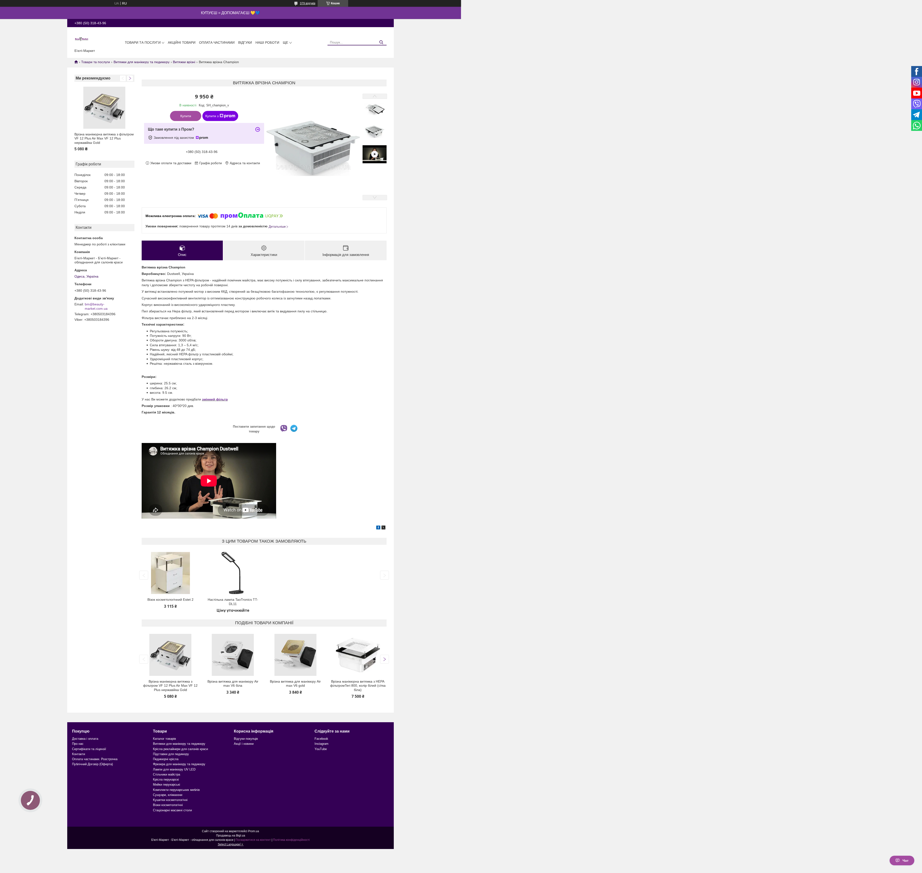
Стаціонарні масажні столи (172, 810)
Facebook (321, 738)
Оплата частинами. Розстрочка (94, 759)
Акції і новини (244, 744)
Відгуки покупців (246, 738)
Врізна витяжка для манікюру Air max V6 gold (295, 683)
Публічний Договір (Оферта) (92, 764)
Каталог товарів (164, 738)
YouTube (321, 749)
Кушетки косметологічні (170, 800)
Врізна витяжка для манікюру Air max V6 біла (232, 683)
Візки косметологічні (168, 805)
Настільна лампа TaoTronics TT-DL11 (233, 602)
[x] (383, 528)
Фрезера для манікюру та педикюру (179, 764)
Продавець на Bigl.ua (230, 835)
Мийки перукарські (166, 784)
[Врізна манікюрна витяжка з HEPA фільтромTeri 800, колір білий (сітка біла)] (358, 655)
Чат (906, 860)
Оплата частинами (217, 42)
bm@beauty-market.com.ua (96, 306)
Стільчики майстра (166, 774)
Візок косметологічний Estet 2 (170, 599)
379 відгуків (307, 3)
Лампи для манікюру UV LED (174, 769)
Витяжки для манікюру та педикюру (142, 62)
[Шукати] (381, 42)
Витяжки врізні (184, 62)
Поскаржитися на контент (253, 840)
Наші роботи (267, 42)
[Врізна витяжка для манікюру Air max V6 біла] (232, 655)
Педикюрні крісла (165, 759)
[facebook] (378, 528)
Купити (185, 116)
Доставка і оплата (85, 738)
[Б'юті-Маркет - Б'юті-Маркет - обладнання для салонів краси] (81, 39)
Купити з (211, 116)
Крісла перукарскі (166, 779)
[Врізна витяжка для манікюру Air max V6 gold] (295, 655)
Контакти (78, 754)
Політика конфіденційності (291, 840)
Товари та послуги (143, 42)
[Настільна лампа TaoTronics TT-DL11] (232, 573)
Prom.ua (253, 831)
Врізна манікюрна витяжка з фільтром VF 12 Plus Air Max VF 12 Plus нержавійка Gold (104, 138)
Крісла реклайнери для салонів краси (180, 749)
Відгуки (245, 42)
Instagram (321, 744)
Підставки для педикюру (171, 754)
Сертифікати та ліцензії (89, 749)
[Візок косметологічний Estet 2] (170, 573)
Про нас (78, 744)
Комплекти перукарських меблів (176, 790)
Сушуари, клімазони (167, 795)
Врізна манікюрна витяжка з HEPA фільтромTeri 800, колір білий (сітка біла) (358, 685)
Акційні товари (181, 42)
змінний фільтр (215, 399)
